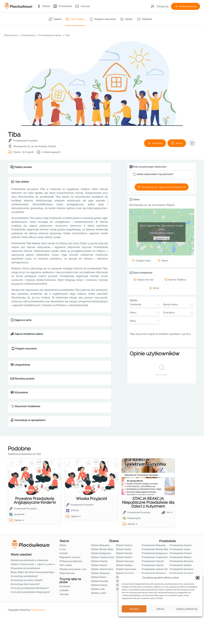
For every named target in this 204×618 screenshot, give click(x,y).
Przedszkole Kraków (50, 35)
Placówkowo (11, 35)
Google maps (143, 260)
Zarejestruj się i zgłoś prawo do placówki (164, 187)
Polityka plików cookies (162, 233)
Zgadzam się (162, 238)
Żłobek (114, 541)
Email (156, 288)
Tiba (67, 35)
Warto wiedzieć (21, 554)
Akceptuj (134, 609)
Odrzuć (160, 609)
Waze (165, 260)
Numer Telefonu (177, 279)
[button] (197, 577)
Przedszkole (28, 35)
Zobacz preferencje (187, 609)
